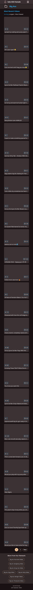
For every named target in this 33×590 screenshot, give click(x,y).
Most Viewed (19, 14)
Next (25, 550)
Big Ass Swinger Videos (16, 576)
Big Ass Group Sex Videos (16, 568)
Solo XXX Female (14, 2)
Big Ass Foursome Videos (16, 559)
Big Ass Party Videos (24, 572)
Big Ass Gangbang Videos (16, 564)
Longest (11, 14)
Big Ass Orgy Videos (9, 572)
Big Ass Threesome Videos (16, 581)
